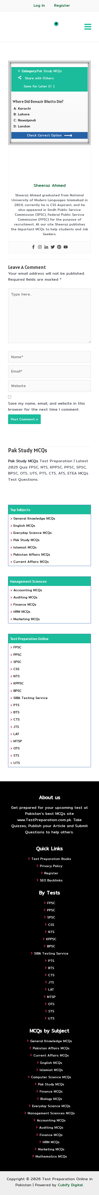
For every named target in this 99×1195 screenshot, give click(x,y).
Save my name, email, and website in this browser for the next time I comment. (46, 406)
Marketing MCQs (26, 619)
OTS (16, 748)
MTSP (17, 741)
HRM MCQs (21, 611)
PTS (16, 705)
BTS (16, 712)
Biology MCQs (51, 1098)
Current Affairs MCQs (31, 561)
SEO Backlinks (51, 880)
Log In (39, 5)
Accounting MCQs (27, 590)
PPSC (17, 654)
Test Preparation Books (51, 858)
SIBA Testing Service (30, 697)
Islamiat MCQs (25, 547)
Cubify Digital (70, 1185)
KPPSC (18, 683)
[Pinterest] (59, 247)
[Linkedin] (46, 247)
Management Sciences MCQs (51, 1113)
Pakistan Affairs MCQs (31, 554)
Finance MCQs (24, 604)
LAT (16, 733)
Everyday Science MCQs (32, 532)
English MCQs (24, 525)
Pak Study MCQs (49, 71)
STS (16, 755)
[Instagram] (40, 247)
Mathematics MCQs (51, 1156)
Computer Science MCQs (51, 1077)
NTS (16, 676)
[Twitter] (53, 247)
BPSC (17, 690)
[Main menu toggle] (87, 26)
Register (62, 5)
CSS (16, 668)
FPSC (17, 647)
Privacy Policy (51, 866)
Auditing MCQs (25, 597)
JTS (16, 726)
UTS (16, 762)
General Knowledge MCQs (34, 518)
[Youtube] (66, 247)
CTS (16, 719)
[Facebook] (33, 247)
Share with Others (39, 78)
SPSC (17, 661)
